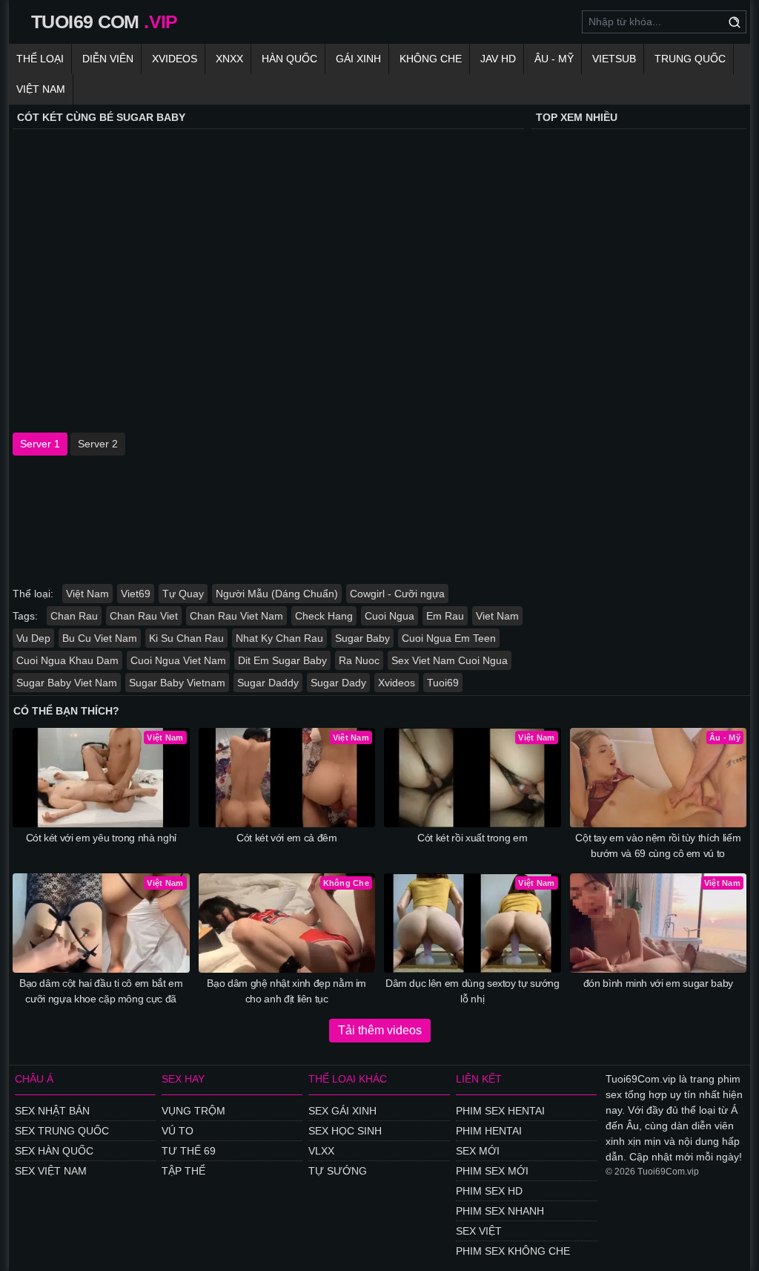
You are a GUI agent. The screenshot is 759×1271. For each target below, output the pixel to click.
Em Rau (445, 616)
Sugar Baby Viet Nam (66, 683)
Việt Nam (40, 89)
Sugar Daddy (268, 683)
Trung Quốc (690, 59)
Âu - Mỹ (554, 59)
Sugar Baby (362, 638)
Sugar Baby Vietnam (177, 683)
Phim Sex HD (489, 1191)
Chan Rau (74, 616)
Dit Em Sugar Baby (282, 660)
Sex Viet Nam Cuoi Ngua (449, 660)
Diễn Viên (107, 59)
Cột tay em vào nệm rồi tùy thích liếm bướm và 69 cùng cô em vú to (657, 845)
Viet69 (135, 594)
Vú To (177, 1131)
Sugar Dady (338, 683)
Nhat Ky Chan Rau (279, 638)
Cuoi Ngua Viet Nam (178, 660)
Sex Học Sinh (345, 1131)
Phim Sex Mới (492, 1171)
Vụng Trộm (193, 1111)
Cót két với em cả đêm (286, 838)
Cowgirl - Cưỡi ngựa (397, 594)
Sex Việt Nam (51, 1171)
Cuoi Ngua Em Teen (449, 638)
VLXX (321, 1151)
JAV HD (498, 59)
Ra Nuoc (359, 660)
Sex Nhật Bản (52, 1111)
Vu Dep (33, 638)
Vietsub (614, 59)
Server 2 (98, 444)
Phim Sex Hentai (500, 1111)
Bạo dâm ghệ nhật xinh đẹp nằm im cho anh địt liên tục (286, 991)
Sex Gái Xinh (342, 1111)
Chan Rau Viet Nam (236, 616)
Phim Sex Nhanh (500, 1211)
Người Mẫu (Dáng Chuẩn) (277, 594)
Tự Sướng (337, 1171)
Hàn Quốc (289, 59)
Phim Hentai (489, 1131)
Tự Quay (183, 594)
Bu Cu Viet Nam (99, 638)
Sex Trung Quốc (62, 1131)
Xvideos (174, 59)
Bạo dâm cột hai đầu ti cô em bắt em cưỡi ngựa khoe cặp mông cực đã (101, 991)
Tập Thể (183, 1171)
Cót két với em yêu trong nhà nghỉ (101, 838)
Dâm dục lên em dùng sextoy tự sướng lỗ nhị (472, 991)
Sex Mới (478, 1151)
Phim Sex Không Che (513, 1251)
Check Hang (324, 616)
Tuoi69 (443, 683)
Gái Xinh (358, 59)
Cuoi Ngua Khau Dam (67, 660)
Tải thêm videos (380, 1030)
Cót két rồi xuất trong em (472, 838)
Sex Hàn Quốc (54, 1151)
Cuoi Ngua (389, 616)
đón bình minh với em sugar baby (658, 983)
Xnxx (229, 59)
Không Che (431, 59)
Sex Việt (479, 1231)
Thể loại (40, 59)
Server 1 (40, 444)
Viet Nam (497, 616)
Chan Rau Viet (144, 616)
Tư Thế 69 (189, 1151)
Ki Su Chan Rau (186, 638)
